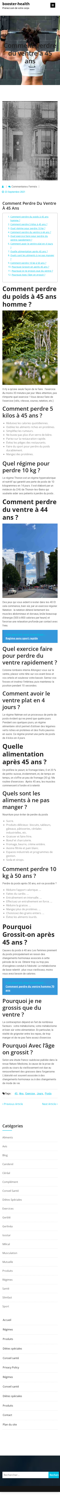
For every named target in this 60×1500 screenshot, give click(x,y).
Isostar (6, 1235)
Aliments (7, 1137)
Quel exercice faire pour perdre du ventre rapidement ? (29, 238)
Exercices (8, 1208)
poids (48, 1093)
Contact (7, 1415)
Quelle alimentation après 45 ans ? (29, 251)
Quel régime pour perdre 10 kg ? (27, 228)
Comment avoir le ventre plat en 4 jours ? (31, 245)
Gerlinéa (7, 1226)
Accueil (7, 1320)
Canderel (7, 1164)
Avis (4, 1146)
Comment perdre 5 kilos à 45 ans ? (28, 224)
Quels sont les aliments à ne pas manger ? (32, 257)
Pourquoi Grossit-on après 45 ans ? (30, 266)
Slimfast (7, 1297)
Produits (7, 1271)
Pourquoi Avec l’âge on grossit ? (28, 274)
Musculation (9, 1253)
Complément (10, 1182)
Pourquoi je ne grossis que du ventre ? (32, 270)
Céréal (6, 1173)
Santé (5, 1288)
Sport (5, 1306)
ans (21, 1093)
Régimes (7, 1279)
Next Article (49, 1104)
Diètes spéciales (12, 1199)
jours (40, 1093)
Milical (6, 1244)
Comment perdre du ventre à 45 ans (30, 53)
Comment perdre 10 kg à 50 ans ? (28, 262)
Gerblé (6, 1217)
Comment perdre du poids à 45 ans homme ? (29, 218)
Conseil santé (10, 1191)
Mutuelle (7, 1262)
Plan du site (10, 1424)
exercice (30, 1093)
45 (16, 1093)
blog (5, 1155)
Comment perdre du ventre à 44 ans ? (30, 232)
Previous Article (13, 1104)
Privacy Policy (11, 1367)
